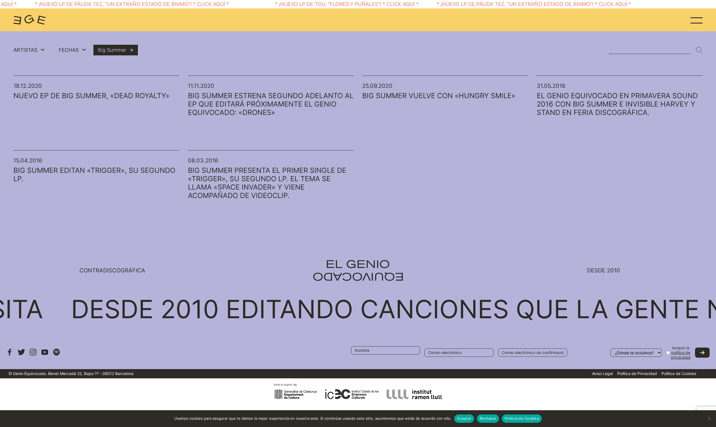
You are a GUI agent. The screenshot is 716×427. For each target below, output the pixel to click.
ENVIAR (702, 353)
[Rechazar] (709, 418)
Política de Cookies (678, 373)
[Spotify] (56, 354)
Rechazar (488, 418)
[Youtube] (45, 354)
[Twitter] (21, 354)
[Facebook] (9, 354)
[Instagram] (33, 354)
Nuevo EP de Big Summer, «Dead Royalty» (91, 95)
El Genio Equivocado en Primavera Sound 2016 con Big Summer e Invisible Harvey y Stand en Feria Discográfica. (617, 104)
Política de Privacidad (637, 373)
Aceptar (464, 418)
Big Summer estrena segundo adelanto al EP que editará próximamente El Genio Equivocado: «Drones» (271, 104)
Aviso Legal (602, 373)
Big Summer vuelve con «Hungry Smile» (438, 95)
